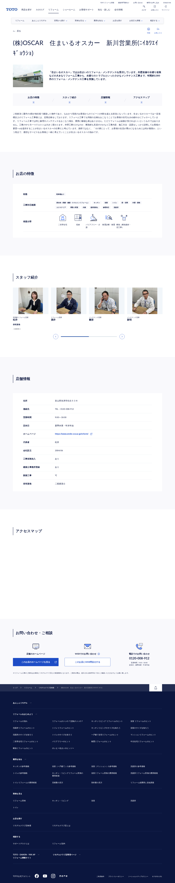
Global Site (167, 2)
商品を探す (26, 10)
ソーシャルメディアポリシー (138, 876)
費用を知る (17, 759)
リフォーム (53, 10)
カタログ (40, 10)
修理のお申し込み (153, 2)
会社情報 (118, 10)
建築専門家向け (123, 2)
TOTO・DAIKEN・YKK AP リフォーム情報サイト (24, 856)
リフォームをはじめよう (23, 714)
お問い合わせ (138, 2)
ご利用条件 (100, 876)
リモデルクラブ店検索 (46, 687)
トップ (15, 687)
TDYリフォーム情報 (107, 2)
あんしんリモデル (20, 703)
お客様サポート (86, 10)
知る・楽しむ (104, 10)
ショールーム (69, 10)
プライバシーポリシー (116, 876)
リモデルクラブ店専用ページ (64, 855)
